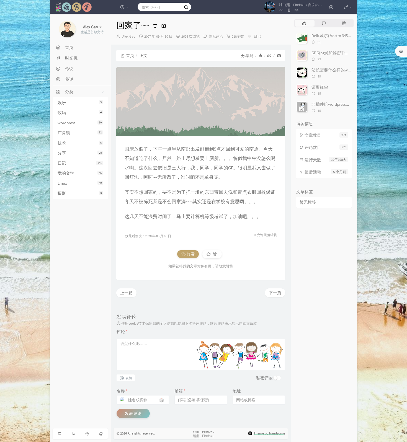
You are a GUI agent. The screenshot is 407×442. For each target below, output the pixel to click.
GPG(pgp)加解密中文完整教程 (338, 52)
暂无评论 (215, 36)
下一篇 (275, 292)
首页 (130, 55)
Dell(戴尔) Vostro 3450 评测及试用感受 (345, 35)
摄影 (80, 193)
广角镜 (80, 132)
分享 (80, 153)
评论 (122, 331)
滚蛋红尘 (319, 87)
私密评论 (264, 378)
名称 (122, 391)
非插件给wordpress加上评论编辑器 (343, 104)
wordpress (80, 122)
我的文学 (80, 173)
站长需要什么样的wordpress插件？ (343, 70)
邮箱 (179, 391)
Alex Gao (128, 36)
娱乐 (80, 102)
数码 (80, 112)
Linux (80, 183)
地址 (237, 391)
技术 (80, 143)
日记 (80, 163)
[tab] (304, 23)
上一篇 (126, 292)
